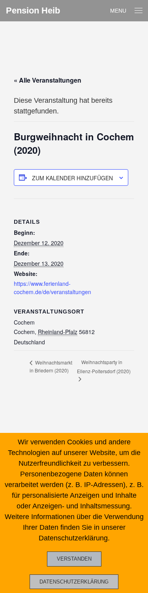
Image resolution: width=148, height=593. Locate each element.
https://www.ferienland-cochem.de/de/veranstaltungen (52, 288)
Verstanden (74, 559)
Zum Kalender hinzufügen (72, 178)
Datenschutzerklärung (74, 582)
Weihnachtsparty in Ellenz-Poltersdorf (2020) (104, 366)
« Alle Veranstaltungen (47, 80)
